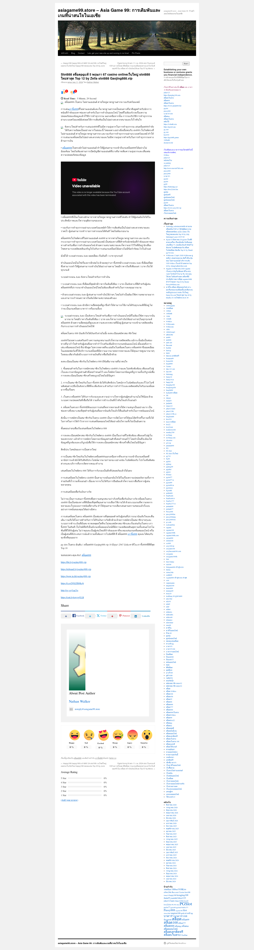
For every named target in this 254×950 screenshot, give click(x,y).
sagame (168, 527)
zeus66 (168, 625)
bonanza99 (170, 358)
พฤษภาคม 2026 (172, 812)
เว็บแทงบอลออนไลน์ (174, 789)
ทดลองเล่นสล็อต (172, 641)
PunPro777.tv (171, 503)
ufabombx (169, 614)
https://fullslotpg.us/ (171, 186)
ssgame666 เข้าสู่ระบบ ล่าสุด (176, 577)
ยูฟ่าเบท (169, 675)
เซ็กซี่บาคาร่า (171, 762)
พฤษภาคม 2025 (172, 844)
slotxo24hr (169, 572)
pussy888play (171, 517)
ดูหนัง (166, 192)
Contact (81, 53)
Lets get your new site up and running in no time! (108, 53)
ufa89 (168, 604)
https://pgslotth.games (171, 137)
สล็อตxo (167, 116)
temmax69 (169, 591)
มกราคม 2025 (171, 855)
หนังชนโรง (168, 160)
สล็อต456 (169, 696)
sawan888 (169, 538)
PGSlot (168, 474)
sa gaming (167, 163)
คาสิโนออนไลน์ (172, 630)
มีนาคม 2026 (171, 818)
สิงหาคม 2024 (171, 868)
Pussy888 (169, 511)
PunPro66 (169, 496)
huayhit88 (169, 390)
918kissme (170, 326)
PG (167, 448)
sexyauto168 (170, 548)
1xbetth (168, 319)
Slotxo (168, 569)
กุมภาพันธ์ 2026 (172, 820)
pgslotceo (169, 488)
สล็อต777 (169, 707)
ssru (167, 580)
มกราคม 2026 (171, 823)
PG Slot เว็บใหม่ (172, 453)
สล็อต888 (67, 147)
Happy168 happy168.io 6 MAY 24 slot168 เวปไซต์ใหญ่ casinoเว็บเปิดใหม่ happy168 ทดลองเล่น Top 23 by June (83, 64)
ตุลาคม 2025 (171, 831)
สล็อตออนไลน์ (171, 733)
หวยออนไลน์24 (171, 752)
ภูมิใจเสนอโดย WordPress (176, 943)
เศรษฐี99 (169, 791)
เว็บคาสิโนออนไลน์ (173, 765)
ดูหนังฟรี (167, 194)
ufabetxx (169, 612)
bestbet (168, 348)
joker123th (170, 411)
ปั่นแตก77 (170, 659)
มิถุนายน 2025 (171, 842)
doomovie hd (168, 142)
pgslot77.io (170, 480)
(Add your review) (69, 799)
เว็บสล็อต (169, 778)
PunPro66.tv (170, 498)
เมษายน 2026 (171, 815)
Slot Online (170, 562)
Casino (168, 366)
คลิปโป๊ (166, 121)
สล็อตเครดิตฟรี (172, 736)
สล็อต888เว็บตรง (172, 712)
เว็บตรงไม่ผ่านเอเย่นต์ (174, 770)
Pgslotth (169, 490)
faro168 (169, 371)
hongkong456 (171, 387)
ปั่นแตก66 (170, 657)
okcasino (169, 440)
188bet (168, 311)
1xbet (168, 316)
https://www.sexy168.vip (172, 208)
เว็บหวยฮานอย (171, 786)
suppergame (170, 583)
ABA (168, 329)
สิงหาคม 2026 (171, 805)
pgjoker (168, 469)
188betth (167, 140)
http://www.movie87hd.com (173, 168)
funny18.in (170, 379)
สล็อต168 (169, 694)
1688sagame (170, 305)
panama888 (170, 445)
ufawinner (169, 622)
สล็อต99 (167, 100)
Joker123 (169, 406)
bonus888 (169, 361)
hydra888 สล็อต (171, 393)
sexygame (169, 554)
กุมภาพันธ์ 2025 (172, 852)
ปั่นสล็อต (169, 654)
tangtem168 (170, 585)
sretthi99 (169, 575)
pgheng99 (169, 466)
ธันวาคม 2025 (171, 826)
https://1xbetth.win (170, 124)
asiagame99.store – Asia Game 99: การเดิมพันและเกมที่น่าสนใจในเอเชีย (109, 12)
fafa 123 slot (170, 369)
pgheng (168, 464)
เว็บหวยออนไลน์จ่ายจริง (175, 783)
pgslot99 (169, 482)
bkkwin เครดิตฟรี (172, 356)
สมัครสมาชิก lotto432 (174, 683)
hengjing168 (170, 385)
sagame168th (170, 532)
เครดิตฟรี (169, 760)
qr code (168, 522)
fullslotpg (169, 374)
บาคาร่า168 (168, 113)
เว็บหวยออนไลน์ (170, 213)
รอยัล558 (169, 678)
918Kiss (169, 321)
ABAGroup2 (170, 332)
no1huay (169, 435)
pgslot (166, 108)
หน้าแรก (64, 53)
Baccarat (169, 345)
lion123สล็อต (171, 422)
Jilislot (168, 398)
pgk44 (168, 472)
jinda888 (169, 403)
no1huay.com (170, 437)
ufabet (168, 609)
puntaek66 (169, 506)
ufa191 (168, 601)
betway (168, 350)
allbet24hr (169, 334)
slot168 (168, 564)
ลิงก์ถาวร (112, 758)
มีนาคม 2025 (171, 849)
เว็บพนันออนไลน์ (172, 775)
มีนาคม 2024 (171, 881)
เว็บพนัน (169, 773)
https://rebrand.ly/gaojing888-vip (76, 569)
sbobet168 (169, 540)
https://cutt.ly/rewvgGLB (72, 597)
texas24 (168, 593)
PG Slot (169, 451)
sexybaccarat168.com (173, 551)
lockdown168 (171, 429)
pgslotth (178, 907)
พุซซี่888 (169, 670)
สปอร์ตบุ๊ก (170, 680)
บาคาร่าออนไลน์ (172, 651)
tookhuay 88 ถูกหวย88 (174, 596)
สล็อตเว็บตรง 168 (172, 741)
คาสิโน (168, 628)
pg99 (165, 184)
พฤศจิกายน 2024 (172, 860)
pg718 (168, 456)
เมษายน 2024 (171, 879)
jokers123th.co (171, 414)
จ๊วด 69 (169, 633)
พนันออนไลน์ (171, 662)
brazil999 (169, 363)
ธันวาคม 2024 (171, 857)
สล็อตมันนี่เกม (171, 731)
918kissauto (170, 324)
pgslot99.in (170, 485)
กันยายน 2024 (171, 865)
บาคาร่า (167, 176)
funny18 (169, 377)
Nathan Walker (93, 82)
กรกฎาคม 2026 (172, 807)
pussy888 (167, 111)
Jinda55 (169, 400)
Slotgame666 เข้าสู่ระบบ (175, 567)
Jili (167, 395)
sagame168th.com (172, 535)
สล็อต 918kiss (171, 691)
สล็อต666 (169, 704)
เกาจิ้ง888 (73, 108)
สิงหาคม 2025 (171, 836)
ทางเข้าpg (170, 643)
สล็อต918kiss (171, 715)
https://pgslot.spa (170, 127)
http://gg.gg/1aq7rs (69, 590)
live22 (168, 424)
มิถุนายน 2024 (171, 873)
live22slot (169, 427)
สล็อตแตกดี (170, 744)
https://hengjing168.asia (172, 95)
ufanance (169, 620)
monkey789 (170, 432)
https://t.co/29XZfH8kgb (72, 583)
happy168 (169, 382)
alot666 (168, 340)
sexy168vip (170, 546)
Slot (167, 559)
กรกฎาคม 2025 (172, 839)
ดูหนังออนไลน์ (169, 197)
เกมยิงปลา (170, 757)
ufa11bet (169, 599)
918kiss (166, 155)
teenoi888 (169, 588)
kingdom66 (170, 416)
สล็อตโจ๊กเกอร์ (171, 746)
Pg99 (168, 459)
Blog (73, 53)
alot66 (168, 337)
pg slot (166, 129)
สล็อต (168, 688)
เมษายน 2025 (171, 847)
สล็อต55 (169, 699)
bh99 (168, 353)
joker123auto (170, 408)
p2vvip (168, 443)
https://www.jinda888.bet (172, 105)
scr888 (168, 543)
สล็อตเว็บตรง (169, 98)
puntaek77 (169, 509)
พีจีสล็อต (169, 667)
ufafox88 (169, 617)
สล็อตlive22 (170, 720)
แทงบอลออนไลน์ (172, 794)
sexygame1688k (171, 556)
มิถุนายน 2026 (171, 810)
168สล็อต (169, 308)
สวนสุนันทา (170, 749)
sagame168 (170, 530)
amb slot (169, 342)
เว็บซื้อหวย (170, 768)
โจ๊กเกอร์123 (170, 797)
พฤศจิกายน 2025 (172, 828)
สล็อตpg (169, 723)
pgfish (168, 461)
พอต (167, 665)
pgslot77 (169, 477)
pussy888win (171, 519)
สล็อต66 (169, 702)
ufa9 (167, 606)
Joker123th (179, 901)
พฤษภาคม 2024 (172, 876)
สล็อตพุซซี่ (170, 728)
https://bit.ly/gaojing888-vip (73, 562)
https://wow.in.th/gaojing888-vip (76, 576)
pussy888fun (170, 514)
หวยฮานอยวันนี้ (172, 754)
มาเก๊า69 (169, 672)
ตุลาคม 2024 (171, 863)
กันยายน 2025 (171, 834)
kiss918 (166, 135)
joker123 (167, 92)
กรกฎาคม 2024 (172, 871)
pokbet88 (169, 493)
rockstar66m (170, 525)
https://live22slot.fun (171, 189)
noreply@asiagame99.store (87, 709)
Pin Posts (136, 53)
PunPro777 (170, 501)
